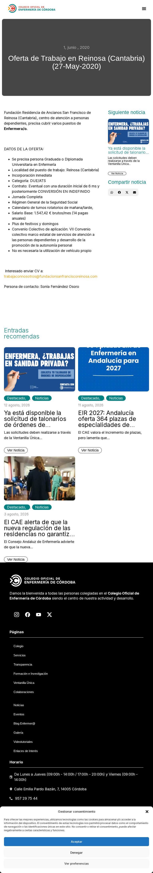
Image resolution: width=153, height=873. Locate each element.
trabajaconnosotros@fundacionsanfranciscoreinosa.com (50, 276)
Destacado (16, 398)
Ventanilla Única (24, 682)
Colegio (18, 646)
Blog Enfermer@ (24, 723)
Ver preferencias (76, 863)
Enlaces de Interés (26, 751)
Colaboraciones (24, 692)
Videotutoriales (23, 741)
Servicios (20, 655)
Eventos (19, 714)
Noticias (42, 398)
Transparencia (23, 664)
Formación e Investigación (31, 673)
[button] (147, 812)
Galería (18, 732)
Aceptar (76, 842)
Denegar (76, 852)
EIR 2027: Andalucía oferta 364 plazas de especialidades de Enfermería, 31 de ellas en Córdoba (109, 424)
